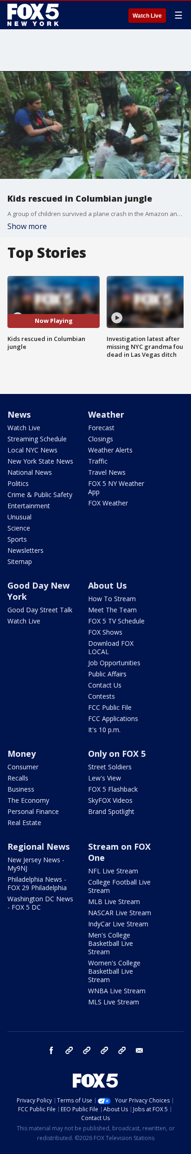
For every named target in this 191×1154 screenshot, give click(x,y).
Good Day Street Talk (39, 609)
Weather (106, 414)
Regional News (38, 846)
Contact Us (104, 685)
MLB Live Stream (114, 901)
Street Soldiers (110, 766)
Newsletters (25, 550)
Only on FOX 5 (117, 753)
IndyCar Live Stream (118, 923)
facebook (51, 1050)
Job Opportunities (114, 662)
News (19, 414)
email (139, 1050)
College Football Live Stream (119, 886)
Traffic (98, 461)
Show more (27, 226)
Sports (17, 539)
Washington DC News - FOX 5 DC (40, 902)
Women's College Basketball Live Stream (114, 971)
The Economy (28, 800)
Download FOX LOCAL (111, 647)
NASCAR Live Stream (119, 912)
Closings (100, 438)
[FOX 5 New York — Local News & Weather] (34, 15)
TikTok (86, 1050)
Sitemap (19, 561)
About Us (107, 585)
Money (21, 753)
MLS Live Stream (113, 1001)
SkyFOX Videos (110, 800)
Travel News (107, 472)
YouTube (104, 1050)
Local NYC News (32, 450)
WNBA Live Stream (117, 990)
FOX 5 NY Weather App (116, 487)
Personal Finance (33, 811)
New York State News (40, 461)
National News (29, 472)
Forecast (101, 427)
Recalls (17, 778)
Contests (101, 696)
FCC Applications (113, 718)
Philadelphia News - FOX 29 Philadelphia (37, 883)
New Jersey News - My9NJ (35, 863)
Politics (18, 483)
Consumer (22, 766)
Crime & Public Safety (39, 494)
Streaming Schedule (37, 438)
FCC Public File (110, 707)
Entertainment (28, 505)
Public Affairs (107, 673)
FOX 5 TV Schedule (116, 620)
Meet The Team (112, 609)
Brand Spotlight (111, 811)
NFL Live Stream (113, 870)
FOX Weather (108, 502)
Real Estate (24, 822)
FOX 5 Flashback (113, 789)
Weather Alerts (110, 450)
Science (18, 528)
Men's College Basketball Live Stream (110, 943)
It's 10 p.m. (104, 729)
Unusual (19, 516)
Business (20, 789)
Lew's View (104, 778)
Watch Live (147, 16)
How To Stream (112, 598)
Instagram (69, 1050)
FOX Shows (105, 632)
